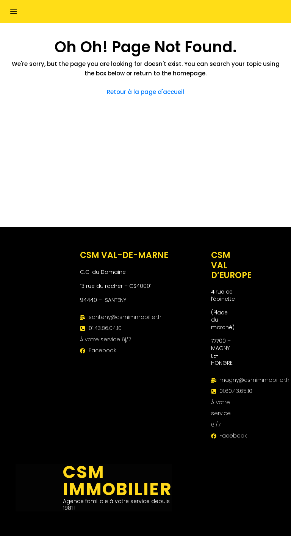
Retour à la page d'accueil (145, 92)
